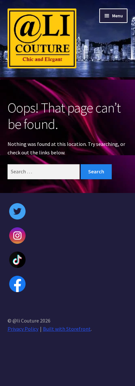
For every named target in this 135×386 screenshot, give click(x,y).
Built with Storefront (67, 328)
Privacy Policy (23, 328)
